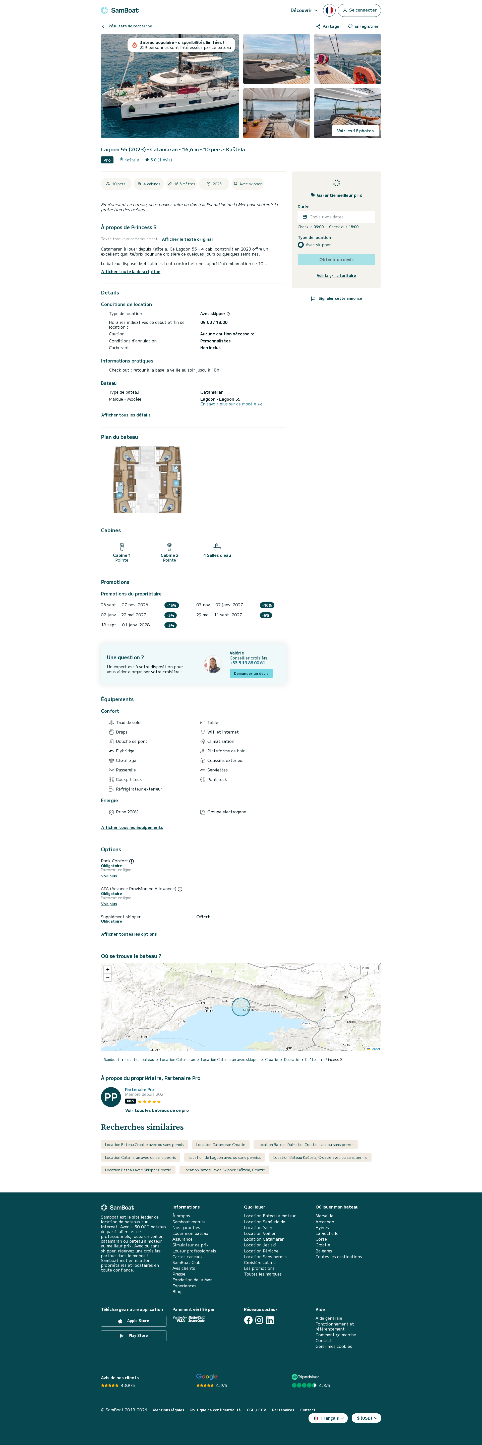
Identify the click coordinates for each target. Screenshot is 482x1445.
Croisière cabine (260, 1262)
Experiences (184, 1285)
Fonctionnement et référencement (335, 1326)
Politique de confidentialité (215, 1410)
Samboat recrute (189, 1221)
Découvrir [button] (301, 10)
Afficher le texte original (187, 239)
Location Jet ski (260, 1244)
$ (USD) (364, 1418)
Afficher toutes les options (129, 934)
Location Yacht (259, 1227)
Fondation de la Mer (192, 1279)
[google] (207, 1377)
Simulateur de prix (190, 1244)
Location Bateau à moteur (270, 1215)
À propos (181, 1215)
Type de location (314, 237)
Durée (304, 206)
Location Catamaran (264, 1239)
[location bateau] (120, 10)
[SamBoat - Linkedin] (270, 1320)
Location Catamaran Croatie (220, 1144)
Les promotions (259, 1268)
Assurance (182, 1239)
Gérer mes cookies (334, 1346)
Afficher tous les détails (126, 414)
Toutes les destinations (339, 1256)
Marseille (324, 1215)
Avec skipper (318, 244)
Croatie (323, 1244)
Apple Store (137, 1320)
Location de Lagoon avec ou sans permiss (225, 1157)
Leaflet (375, 1049)
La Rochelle (327, 1233)
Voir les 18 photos (355, 131)
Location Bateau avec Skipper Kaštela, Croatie (224, 1169)
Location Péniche (261, 1250)
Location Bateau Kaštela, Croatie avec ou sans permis (320, 1157)
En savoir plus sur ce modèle (228, 403)
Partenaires (283, 1410)
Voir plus (109, 876)
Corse (321, 1239)
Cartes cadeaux (187, 1256)
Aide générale (329, 1318)
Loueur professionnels (194, 1250)
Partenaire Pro (139, 1089)
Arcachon (325, 1221)
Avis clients (183, 1268)
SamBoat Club (186, 1262)
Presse (178, 1274)
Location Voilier (260, 1233)
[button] (107, 970)
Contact (324, 1340)
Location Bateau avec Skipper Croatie (138, 1169)
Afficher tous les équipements (132, 827)
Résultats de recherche (130, 25)
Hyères (322, 1227)
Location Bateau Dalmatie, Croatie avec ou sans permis (305, 1144)
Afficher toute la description (130, 271)
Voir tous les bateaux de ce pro (157, 1110)
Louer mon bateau (190, 1233)
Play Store (138, 1335)
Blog (176, 1291)
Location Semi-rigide (264, 1221)
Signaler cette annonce (340, 297)
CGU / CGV (256, 1410)
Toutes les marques (263, 1274)
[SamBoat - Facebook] (248, 1320)
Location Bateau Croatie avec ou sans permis (144, 1144)
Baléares (324, 1250)
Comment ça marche (336, 1334)
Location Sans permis (265, 1256)
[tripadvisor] (306, 1377)
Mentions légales (168, 1410)
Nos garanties (186, 1227)
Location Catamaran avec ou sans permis (140, 1157)
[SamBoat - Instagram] (259, 1320)
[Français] (329, 10)
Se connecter (362, 10)
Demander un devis (251, 673)
